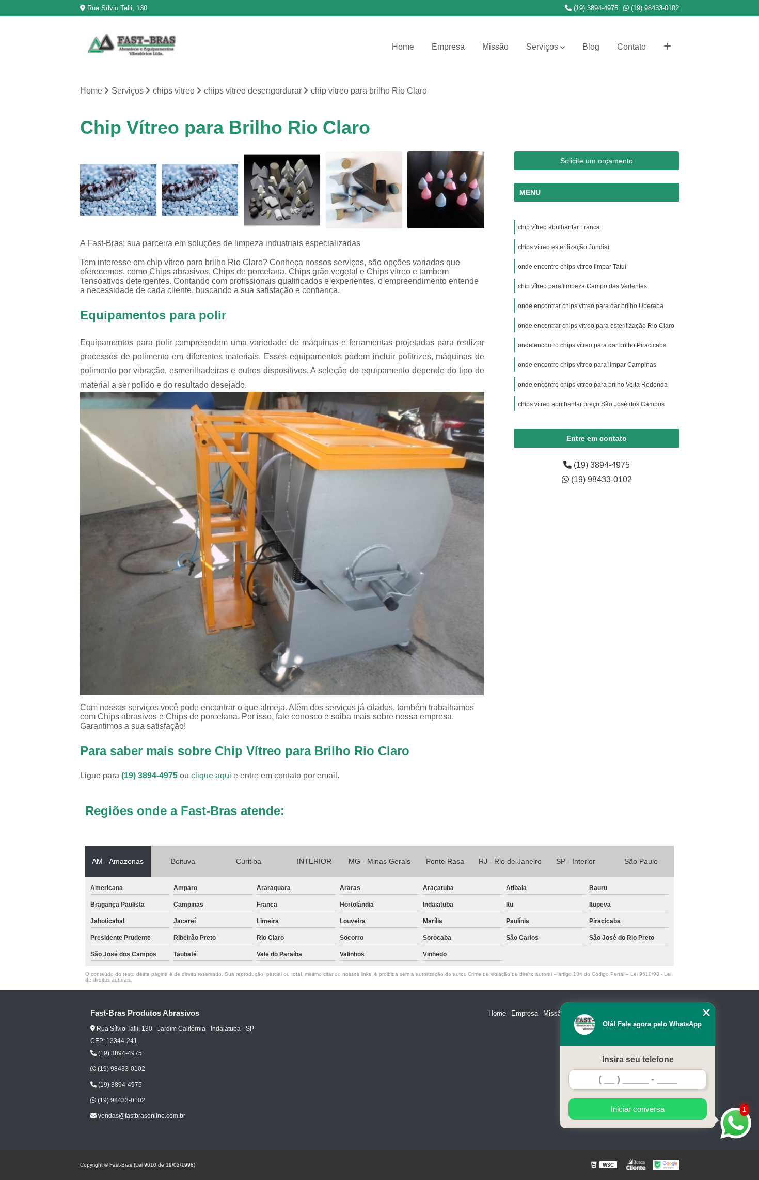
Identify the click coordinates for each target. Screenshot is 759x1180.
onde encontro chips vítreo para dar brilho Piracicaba (592, 345)
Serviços (542, 46)
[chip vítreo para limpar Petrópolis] (445, 189)
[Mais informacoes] (667, 47)
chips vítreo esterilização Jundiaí (563, 247)
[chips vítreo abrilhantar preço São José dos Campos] (364, 189)
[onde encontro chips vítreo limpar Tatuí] (282, 189)
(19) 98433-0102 (654, 8)
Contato (631, 46)
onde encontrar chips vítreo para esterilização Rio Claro (596, 325)
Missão (495, 46)
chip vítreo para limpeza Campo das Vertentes (582, 286)
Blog (590, 46)
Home (403, 46)
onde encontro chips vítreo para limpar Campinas (587, 365)
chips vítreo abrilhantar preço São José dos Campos (591, 404)
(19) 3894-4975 (595, 8)
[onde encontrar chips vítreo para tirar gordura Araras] (200, 189)
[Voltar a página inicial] (131, 47)
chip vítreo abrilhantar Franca (559, 227)
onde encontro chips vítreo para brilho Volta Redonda (593, 384)
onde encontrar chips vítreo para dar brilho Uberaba (591, 306)
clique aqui (211, 775)
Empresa (448, 46)
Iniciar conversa (638, 1109)
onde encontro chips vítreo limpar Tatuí (572, 266)
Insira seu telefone (638, 1059)
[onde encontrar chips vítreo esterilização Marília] (118, 189)
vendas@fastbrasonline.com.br (141, 1116)
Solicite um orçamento (596, 161)
